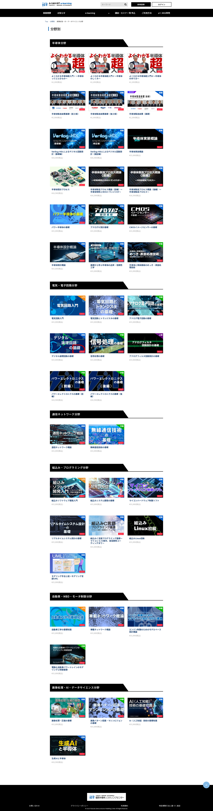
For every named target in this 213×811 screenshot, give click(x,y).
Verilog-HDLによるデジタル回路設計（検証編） (106, 152)
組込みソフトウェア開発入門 (65, 500)
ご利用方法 (147, 12)
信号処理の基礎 (97, 356)
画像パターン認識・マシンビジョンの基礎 (106, 721)
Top (46, 21)
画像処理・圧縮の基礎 (62, 720)
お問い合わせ (34, 805)
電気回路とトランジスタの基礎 (104, 318)
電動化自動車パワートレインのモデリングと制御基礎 (68, 668)
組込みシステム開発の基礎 (102, 500)
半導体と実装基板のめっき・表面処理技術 (145, 266)
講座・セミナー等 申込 (125, 12)
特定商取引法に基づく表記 (169, 805)
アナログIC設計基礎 (99, 227)
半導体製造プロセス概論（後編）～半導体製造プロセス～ (145, 190)
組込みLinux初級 (137, 538)
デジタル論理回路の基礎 (63, 356)
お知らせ (61, 12)
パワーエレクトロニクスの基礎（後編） (106, 395)
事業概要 (47, 12)
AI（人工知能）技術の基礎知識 (143, 720)
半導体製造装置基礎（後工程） (104, 114)
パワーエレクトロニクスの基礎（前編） (67, 395)
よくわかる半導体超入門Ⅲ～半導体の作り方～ (145, 77)
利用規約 (124, 805)
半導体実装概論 (136, 151)
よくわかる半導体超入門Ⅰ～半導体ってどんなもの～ (68, 77)
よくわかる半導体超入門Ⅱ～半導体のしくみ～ (106, 77)
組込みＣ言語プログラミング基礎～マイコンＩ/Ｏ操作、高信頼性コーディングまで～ (106, 540)
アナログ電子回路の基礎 (140, 318)
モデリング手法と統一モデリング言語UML (68, 577)
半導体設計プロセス (61, 189)
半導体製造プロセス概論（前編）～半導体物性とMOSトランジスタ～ (106, 190)
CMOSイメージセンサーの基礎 (143, 227)
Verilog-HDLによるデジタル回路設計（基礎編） (67, 152)
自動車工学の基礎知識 (62, 629)
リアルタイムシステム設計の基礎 (66, 538)
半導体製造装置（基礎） (140, 114)
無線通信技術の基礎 (99, 447)
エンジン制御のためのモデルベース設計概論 (145, 630)
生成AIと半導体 (59, 758)
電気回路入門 (58, 318)
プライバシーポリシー (79, 805)
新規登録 (141, 4)
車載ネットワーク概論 (100, 629)
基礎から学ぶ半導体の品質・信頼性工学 (106, 266)
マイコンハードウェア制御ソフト (144, 500)
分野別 (52, 21)
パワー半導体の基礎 (61, 227)
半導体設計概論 (59, 265)
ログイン (161, 4)
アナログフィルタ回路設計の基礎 (144, 356)
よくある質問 (164, 12)
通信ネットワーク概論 (62, 447)
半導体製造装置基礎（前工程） (66, 114)
